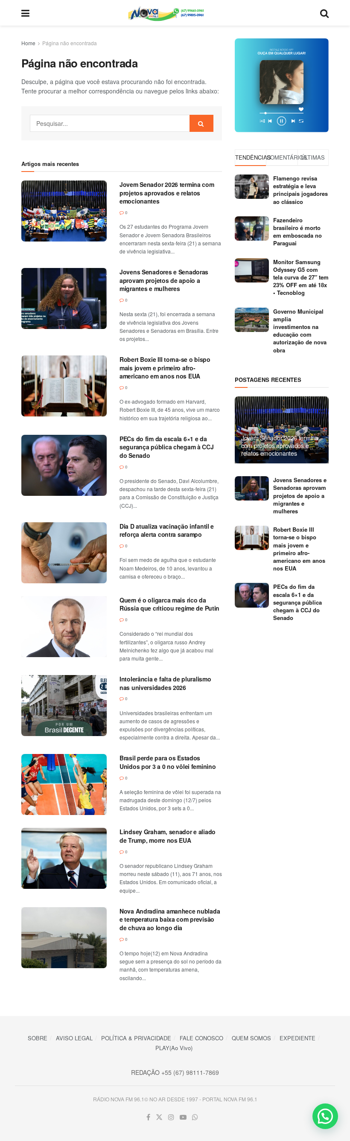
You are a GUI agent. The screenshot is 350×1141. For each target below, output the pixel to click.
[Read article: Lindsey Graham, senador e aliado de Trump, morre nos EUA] (64, 858)
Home (28, 43)
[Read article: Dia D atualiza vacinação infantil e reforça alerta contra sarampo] (64, 552)
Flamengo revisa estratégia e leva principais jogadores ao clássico (300, 190)
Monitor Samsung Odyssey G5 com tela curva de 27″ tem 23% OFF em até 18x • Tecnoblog (301, 277)
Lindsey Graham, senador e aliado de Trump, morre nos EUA (168, 835)
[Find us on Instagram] (171, 1117)
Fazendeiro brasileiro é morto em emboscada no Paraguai (297, 231)
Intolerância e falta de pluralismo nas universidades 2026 (165, 683)
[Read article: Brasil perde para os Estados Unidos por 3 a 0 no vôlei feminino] (64, 784)
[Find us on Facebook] (148, 1117)
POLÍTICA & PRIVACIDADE (136, 1038)
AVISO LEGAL (74, 1038)
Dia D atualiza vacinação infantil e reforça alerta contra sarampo (167, 530)
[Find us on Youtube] (183, 1117)
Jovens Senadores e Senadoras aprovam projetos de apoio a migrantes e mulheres (164, 280)
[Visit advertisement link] (282, 85)
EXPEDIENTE (297, 1038)
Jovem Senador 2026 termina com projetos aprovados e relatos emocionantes (167, 192)
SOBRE (37, 1038)
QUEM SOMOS (251, 1038)
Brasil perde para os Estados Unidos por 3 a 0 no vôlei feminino (168, 762)
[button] (325, 1116)
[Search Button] (324, 13)
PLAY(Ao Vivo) (173, 1048)
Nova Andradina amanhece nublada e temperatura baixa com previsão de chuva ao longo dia (170, 919)
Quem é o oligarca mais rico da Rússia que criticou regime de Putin (169, 604)
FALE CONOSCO (201, 1038)
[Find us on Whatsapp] (195, 1117)
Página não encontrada (69, 43)
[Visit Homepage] (175, 12)
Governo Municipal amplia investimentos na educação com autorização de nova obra (300, 330)
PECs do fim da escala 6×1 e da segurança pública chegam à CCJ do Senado (167, 447)
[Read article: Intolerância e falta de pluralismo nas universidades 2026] (64, 705)
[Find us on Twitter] (159, 1117)
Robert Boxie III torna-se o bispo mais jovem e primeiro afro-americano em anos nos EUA (165, 367)
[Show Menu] (25, 13)
